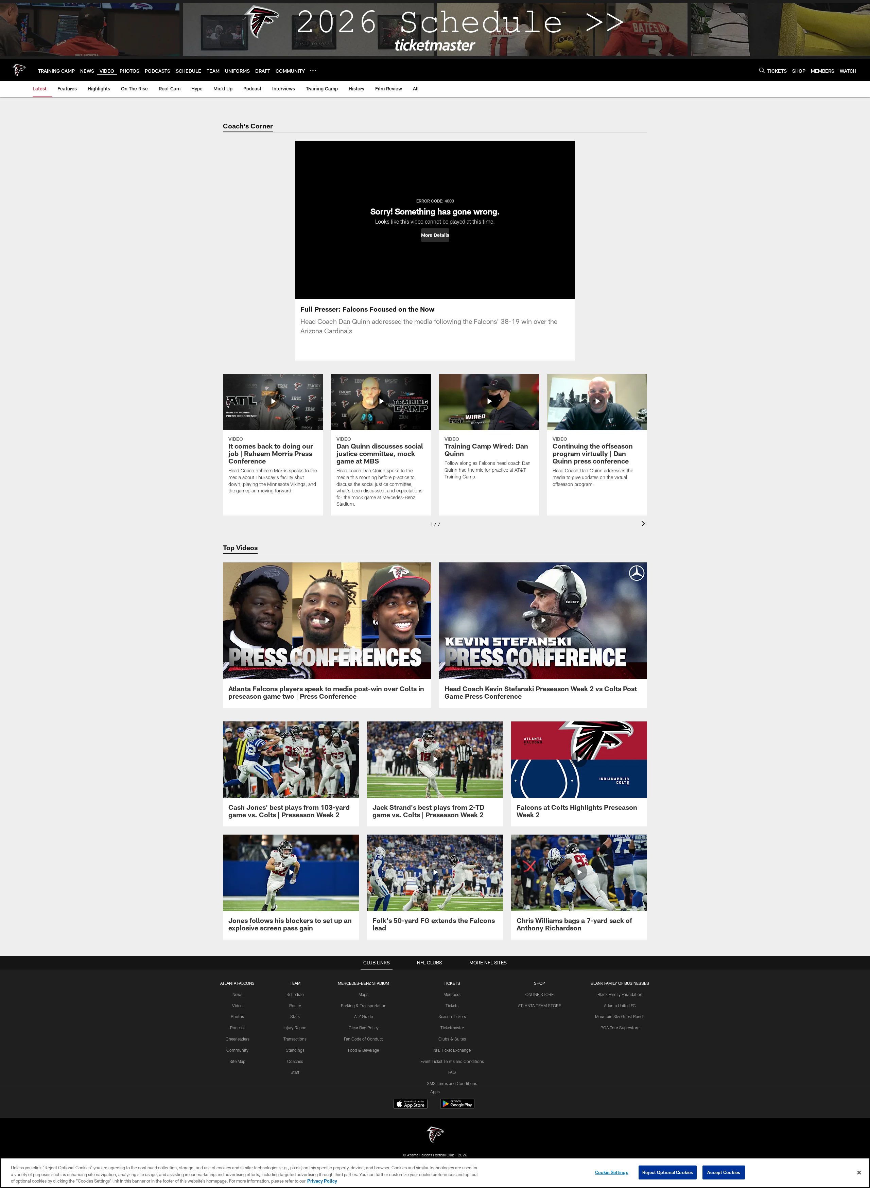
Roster (295, 1005)
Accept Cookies (723, 1172)
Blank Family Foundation (619, 994)
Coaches (295, 1061)
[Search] (762, 70)
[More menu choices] (313, 70)
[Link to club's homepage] (19, 70)
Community (237, 1050)
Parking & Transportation (363, 1005)
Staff (295, 1072)
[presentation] (644, 524)
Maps (363, 994)
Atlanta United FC (620, 1005)
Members (451, 994)
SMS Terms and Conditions (452, 1083)
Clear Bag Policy (364, 1027)
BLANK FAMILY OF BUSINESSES (620, 983)
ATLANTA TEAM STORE (539, 1005)
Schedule (294, 994)
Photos (237, 1016)
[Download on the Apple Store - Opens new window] (410, 1105)
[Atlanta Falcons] (435, 1135)
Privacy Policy (322, 1181)
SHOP (539, 983)
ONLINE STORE (539, 994)
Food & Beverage (363, 1050)
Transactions (295, 1038)
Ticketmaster (452, 1027)
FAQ (452, 1072)
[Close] (859, 1172)
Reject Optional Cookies (667, 1172)
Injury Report (295, 1027)
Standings (295, 1050)
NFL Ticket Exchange (452, 1050)
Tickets (452, 1005)
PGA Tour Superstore (620, 1027)
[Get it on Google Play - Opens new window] (457, 1107)
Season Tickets (452, 1016)
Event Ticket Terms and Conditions (452, 1061)
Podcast (237, 1027)
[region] (435, 1173)
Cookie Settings (611, 1172)
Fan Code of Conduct (363, 1038)
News (237, 994)
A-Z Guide (363, 1016)
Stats (295, 1016)
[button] (435, 235)
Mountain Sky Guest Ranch (620, 1016)
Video (237, 1005)
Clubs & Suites (452, 1038)
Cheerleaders (237, 1038)
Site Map (237, 1061)
